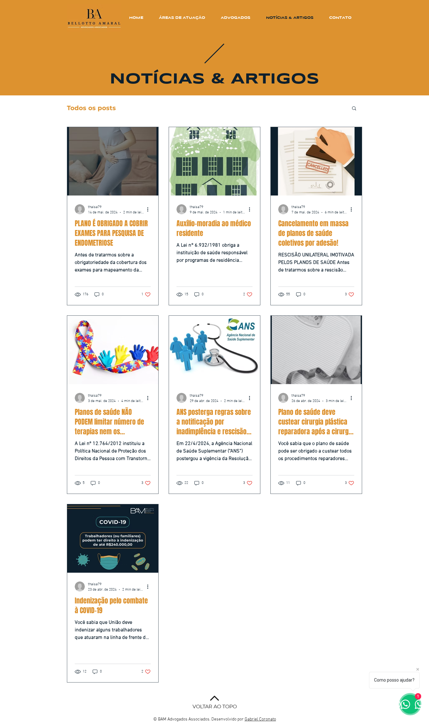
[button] (354, 108)
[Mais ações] (150, 209)
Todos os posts (91, 108)
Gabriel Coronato (260, 719)
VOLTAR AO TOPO (215, 707)
